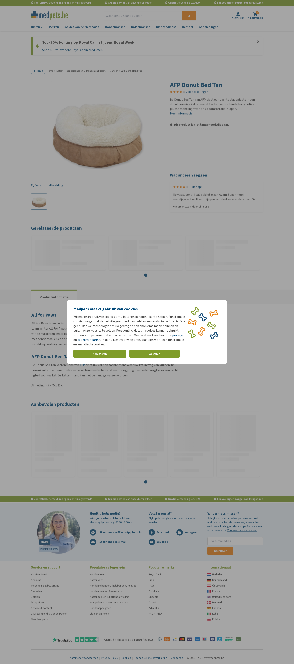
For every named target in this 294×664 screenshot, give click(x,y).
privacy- (177, 335)
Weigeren (154, 354)
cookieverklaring (88, 340)
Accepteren (100, 354)
